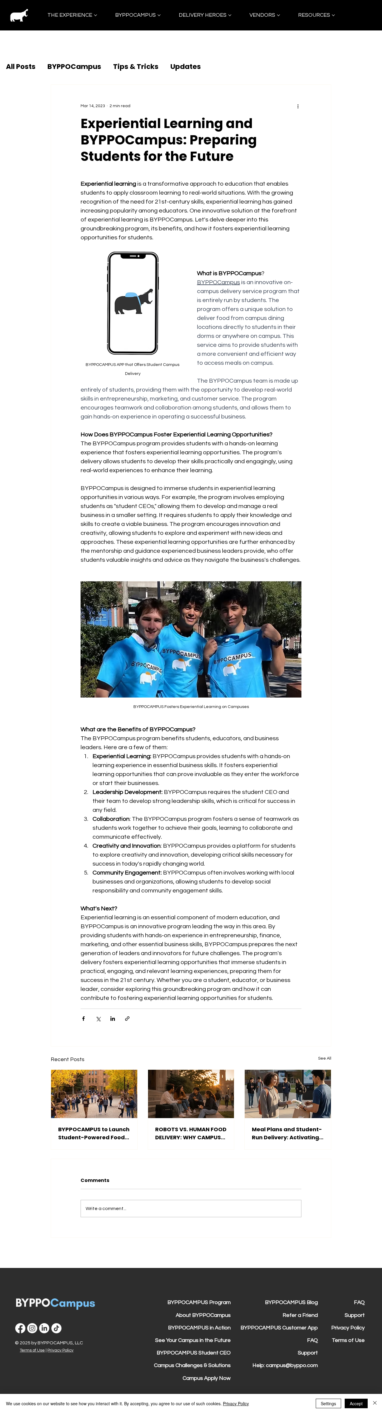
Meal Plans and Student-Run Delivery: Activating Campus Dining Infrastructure (287, 1133)
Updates (185, 66)
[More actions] (297, 106)
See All (324, 1058)
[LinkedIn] (44, 1328)
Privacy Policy (60, 1350)
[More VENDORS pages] (278, 15)
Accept (356, 1403)
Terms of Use (32, 1350)
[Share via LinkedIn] (112, 1018)
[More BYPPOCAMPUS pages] (159, 15)
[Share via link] (127, 1018)
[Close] (374, 1403)
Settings (328, 1403)
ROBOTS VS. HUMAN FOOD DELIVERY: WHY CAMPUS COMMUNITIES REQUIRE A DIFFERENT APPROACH (191, 1133)
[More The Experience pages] (95, 15)
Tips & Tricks (135, 66)
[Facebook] (20, 1328)
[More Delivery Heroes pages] (229, 15)
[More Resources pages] (333, 15)
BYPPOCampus (74, 66)
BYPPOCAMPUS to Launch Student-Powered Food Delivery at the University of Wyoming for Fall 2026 (94, 1133)
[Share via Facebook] (83, 1018)
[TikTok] (56, 1328)
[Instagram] (32, 1328)
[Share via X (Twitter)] (98, 1018)
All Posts (21, 66)
